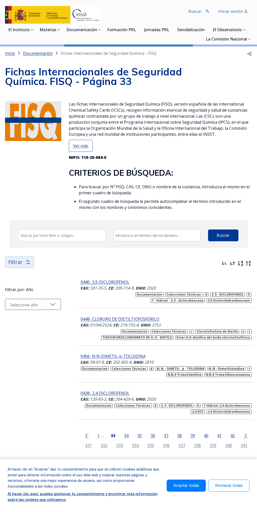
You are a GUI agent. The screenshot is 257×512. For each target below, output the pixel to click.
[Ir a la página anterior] (87, 435)
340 (228, 445)
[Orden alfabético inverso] (248, 263)
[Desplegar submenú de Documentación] (99, 29)
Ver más (80, 146)
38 (179, 435)
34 (126, 435)
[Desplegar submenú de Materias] (58, 29)
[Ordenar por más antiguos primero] (232, 263)
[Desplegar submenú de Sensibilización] (206, 29)
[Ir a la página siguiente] (246, 435)
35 (139, 435)
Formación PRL (121, 30)
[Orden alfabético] (240, 263)
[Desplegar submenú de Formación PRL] (137, 29)
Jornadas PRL (156, 30)
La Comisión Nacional (226, 39)
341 (244, 445)
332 (104, 445)
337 (181, 445)
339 (213, 445)
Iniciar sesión (231, 11)
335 (150, 445)
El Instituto (19, 30)
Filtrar (15, 262)
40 (206, 435)
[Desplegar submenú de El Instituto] (32, 29)
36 (153, 435)
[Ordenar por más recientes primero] (224, 263)
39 (192, 435)
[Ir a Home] (53, 15)
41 (219, 435)
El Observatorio (227, 30)
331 (88, 445)
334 (135, 445)
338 (197, 445)
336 (166, 445)
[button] (249, 53)
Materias (48, 30)
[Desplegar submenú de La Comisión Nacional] (249, 39)
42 (232, 435)
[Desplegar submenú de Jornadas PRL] (170, 29)
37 (166, 435)
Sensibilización (191, 30)
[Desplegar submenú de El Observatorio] (244, 29)
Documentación (82, 30)
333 (119, 445)
